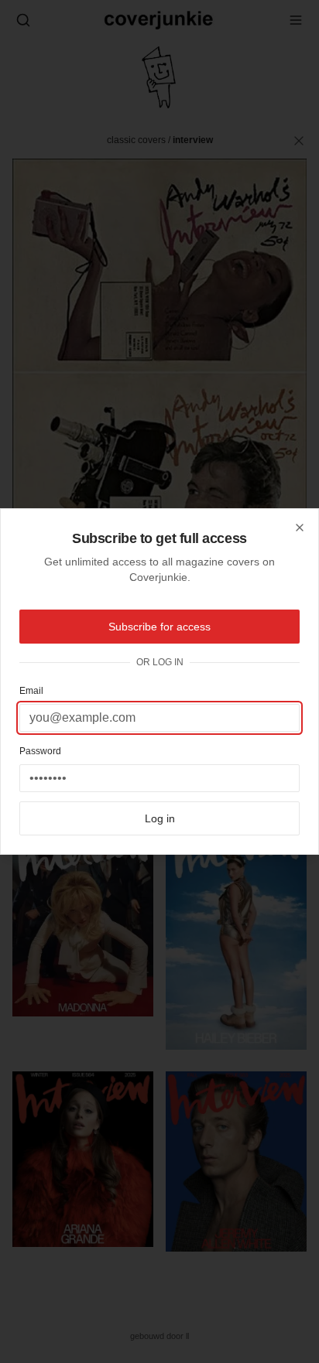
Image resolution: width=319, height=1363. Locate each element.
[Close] (299, 527)
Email (31, 690)
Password (40, 751)
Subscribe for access (159, 626)
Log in (160, 818)
